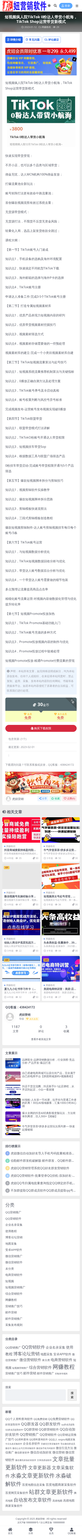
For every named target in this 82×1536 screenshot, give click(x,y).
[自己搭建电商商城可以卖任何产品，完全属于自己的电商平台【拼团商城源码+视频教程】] (13, 1076)
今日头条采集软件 (13, 1443)
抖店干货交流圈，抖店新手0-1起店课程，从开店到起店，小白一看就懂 (48, 1087)
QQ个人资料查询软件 (19, 1419)
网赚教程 (46, 27)
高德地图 (57, 1500)
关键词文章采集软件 (50, 1443)
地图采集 (11, 1243)
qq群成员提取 (68, 1424)
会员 (29, 714)
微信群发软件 (22, 1452)
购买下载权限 (42, 728)
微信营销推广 (14, 1256)
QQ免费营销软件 (59, 1419)
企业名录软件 (31, 1443)
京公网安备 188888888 (53, 1522)
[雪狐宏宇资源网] (41, 782)
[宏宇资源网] (41, 65)
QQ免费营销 (40, 1419)
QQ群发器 (30, 1424)
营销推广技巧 (14, 1306)
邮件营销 (11, 1312)
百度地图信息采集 (33, 1485)
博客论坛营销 (14, 1237)
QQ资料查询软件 (38, 1439)
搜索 (8, 1387)
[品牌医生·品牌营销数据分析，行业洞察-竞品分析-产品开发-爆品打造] (13, 1063)
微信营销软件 (14, 1262)
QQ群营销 (31, 1429)
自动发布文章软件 (33, 1499)
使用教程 (11, 1231)
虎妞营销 (18, 799)
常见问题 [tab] (34, 39)
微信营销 (58, 1452)
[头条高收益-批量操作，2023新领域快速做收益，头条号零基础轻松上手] (61, 922)
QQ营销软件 (13, 1218)
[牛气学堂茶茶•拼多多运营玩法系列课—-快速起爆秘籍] (61, 830)
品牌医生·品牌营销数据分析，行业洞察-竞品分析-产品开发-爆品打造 (48, 1061)
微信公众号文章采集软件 (23, 1448)
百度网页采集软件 (16, 1493)
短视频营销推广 (15, 1287)
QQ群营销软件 (49, 1429)
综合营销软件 (14, 1293)
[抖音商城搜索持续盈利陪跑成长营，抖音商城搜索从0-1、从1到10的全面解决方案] (21, 830)
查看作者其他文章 (41, 1039)
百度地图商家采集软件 (61, 1484)
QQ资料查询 (21, 1439)
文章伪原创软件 (44, 1460)
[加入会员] (41, 51)
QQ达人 (53, 1439)
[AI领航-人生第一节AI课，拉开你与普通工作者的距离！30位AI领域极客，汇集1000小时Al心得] (13, 1103)
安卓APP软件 (13, 1250)
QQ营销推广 (13, 1212)
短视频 (9, 1281)
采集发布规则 (14, 1325)
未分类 (9, 1268)
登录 (67, 5)
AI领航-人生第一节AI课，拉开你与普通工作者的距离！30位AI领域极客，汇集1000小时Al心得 (49, 1103)
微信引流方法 (64, 1448)
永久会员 (62, 714)
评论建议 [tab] (53, 39)
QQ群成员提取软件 (14, 1429)
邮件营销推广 (14, 1318)
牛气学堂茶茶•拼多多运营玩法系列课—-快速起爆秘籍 (60, 851)
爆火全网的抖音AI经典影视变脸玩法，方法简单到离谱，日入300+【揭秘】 (49, 1114)
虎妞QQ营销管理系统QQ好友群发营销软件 (40, 1168)
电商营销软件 (14, 1275)
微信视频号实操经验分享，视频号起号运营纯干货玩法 (20, 897)
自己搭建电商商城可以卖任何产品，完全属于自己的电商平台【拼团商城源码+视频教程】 (49, 1074)
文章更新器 (39, 1467)
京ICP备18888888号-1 (29, 1522)
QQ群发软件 (50, 1424)
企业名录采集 (14, 1225)
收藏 (57, 798)
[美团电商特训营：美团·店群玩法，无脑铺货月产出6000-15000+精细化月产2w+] (61, 969)
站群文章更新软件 (51, 1492)
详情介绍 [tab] (15, 39)
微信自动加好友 (41, 1452)
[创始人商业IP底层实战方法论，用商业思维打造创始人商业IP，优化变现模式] (21, 922)
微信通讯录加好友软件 (25, 1460)
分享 (44, 798)
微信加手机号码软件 (45, 1448)
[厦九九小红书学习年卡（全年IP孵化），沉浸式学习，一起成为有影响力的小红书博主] (21, 969)
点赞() (71, 798)
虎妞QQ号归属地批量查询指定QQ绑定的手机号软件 (46, 1183)
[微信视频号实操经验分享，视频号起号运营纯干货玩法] (21, 876)
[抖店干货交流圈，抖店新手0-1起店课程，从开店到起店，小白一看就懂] (13, 1090)
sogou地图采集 (66, 1439)
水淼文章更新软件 (32, 1475)
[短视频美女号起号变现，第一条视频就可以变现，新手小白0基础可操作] (61, 876)
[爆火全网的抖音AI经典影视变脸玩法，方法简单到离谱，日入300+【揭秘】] (13, 1116)
